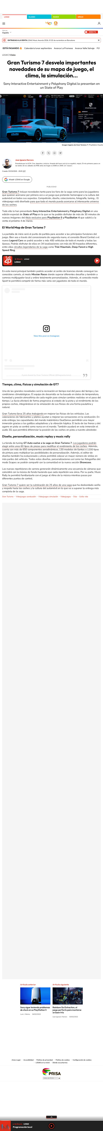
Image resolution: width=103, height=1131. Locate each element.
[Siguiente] (99, 48)
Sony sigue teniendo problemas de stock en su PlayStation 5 (35, 1008)
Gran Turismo (7, 496)
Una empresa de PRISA (51, 1071)
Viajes (13, 55)
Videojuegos (65, 496)
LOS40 (6, 17)
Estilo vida (83, 496)
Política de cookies (63, 1060)
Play (51, 1126)
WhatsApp (54, 153)
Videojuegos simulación (48, 496)
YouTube (46, 1027)
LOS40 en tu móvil (43, 1063)
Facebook (42, 153)
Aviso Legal (16, 1060)
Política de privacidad (44, 1060)
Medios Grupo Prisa (51, 1078)
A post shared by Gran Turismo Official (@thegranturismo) (46, 375)
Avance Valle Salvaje (85, 48)
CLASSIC (32, 17)
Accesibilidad (28, 1060)
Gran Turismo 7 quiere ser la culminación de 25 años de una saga (37, 485)
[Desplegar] (51, 1117)
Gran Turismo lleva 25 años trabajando (23, 413)
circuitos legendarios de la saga (31, 247)
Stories (67, 1027)
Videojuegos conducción (26, 496)
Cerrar (99, 40)
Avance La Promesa (63, 48)
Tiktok (41, 1027)
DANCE (56, 17)
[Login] (99, 23)
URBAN (80, 17)
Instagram (35, 1027)
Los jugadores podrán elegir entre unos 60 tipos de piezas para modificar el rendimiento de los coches (49, 444)
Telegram (60, 153)
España (5, 32)
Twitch (62, 1027)
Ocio (75, 496)
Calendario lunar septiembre (38, 48)
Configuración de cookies (82, 1060)
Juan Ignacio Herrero (24, 160)
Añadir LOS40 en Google (19, 179)
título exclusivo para (36, 217)
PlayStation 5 (54, 217)
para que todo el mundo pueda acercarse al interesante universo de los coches (50, 203)
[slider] (51, 1120)
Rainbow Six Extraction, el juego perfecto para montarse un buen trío (67, 1010)
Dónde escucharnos (60, 1063)
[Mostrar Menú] (3, 23)
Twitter (48, 153)
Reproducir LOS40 (97, 260)
